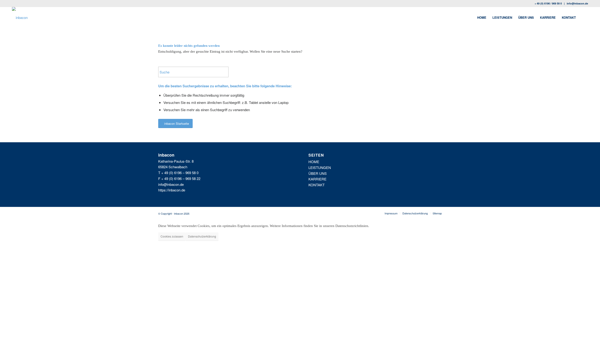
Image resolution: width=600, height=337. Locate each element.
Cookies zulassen (172, 236)
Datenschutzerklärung (202, 236)
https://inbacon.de (171, 189)
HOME (313, 161)
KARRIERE (317, 178)
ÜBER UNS (317, 173)
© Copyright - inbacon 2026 (173, 213)
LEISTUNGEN (319, 167)
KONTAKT (316, 184)
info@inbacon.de (577, 3)
